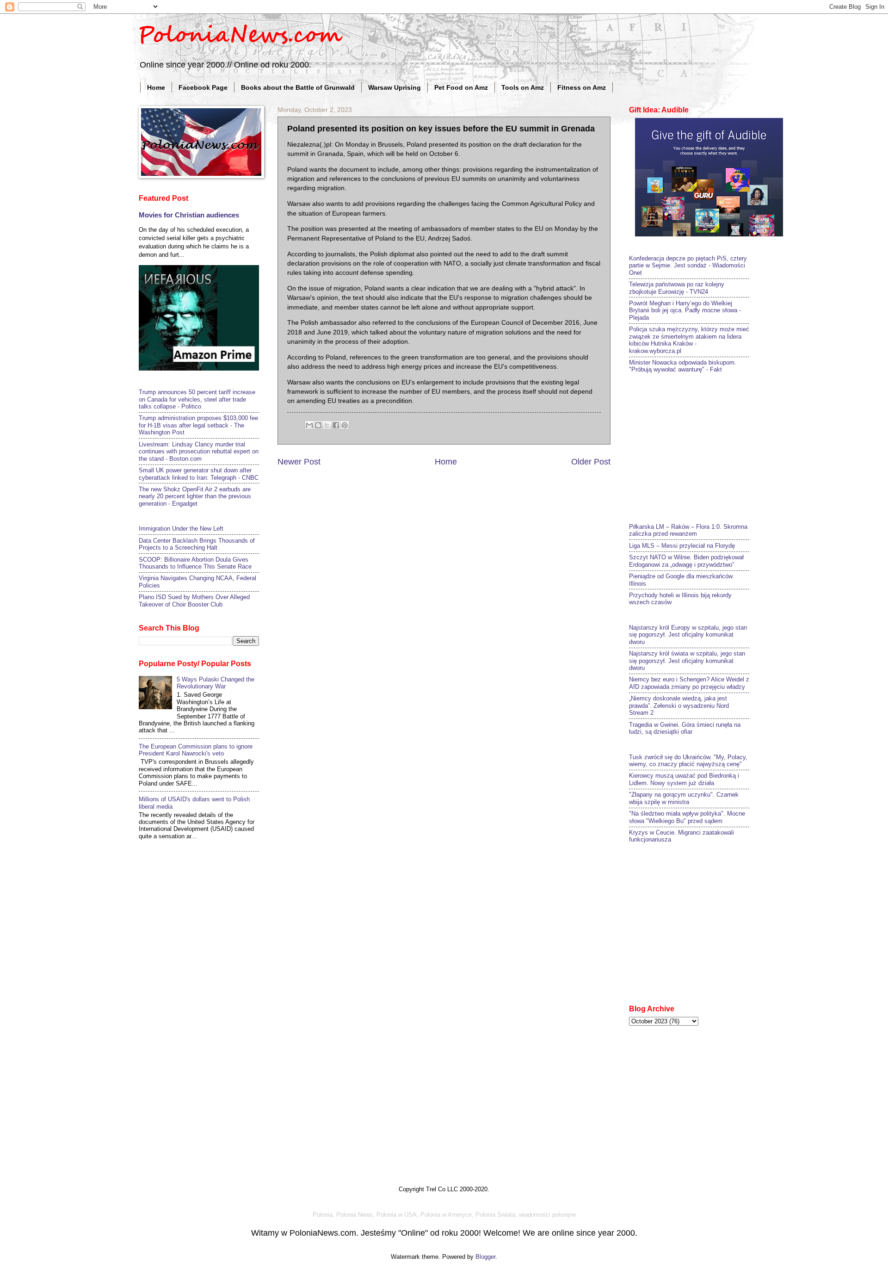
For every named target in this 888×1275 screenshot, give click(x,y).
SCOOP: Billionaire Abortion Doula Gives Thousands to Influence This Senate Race (195, 563)
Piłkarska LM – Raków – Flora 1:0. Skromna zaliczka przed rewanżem (688, 530)
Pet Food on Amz (461, 87)
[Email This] (309, 425)
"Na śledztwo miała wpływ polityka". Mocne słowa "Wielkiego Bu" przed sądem (687, 817)
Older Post (590, 461)
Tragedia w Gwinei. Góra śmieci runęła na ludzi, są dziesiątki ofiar (684, 728)
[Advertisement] (698, 447)
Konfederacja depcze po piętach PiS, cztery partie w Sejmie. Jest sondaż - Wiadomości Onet (688, 265)
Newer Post (299, 461)
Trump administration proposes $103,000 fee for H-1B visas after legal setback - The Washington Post (198, 425)
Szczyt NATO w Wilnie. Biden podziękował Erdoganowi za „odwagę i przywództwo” (686, 561)
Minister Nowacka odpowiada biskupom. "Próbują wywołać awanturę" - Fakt (682, 366)
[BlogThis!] (318, 425)
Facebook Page (203, 87)
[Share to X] (327, 425)
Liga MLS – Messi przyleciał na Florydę (682, 545)
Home (156, 87)
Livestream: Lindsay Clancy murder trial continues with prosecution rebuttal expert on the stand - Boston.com (199, 451)
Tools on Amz (522, 87)
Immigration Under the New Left (181, 528)
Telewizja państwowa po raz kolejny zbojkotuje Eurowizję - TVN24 (676, 288)
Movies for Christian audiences (189, 215)
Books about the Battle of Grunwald (298, 87)
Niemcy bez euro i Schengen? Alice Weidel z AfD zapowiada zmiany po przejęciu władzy (689, 683)
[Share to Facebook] (335, 425)
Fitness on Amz (581, 87)
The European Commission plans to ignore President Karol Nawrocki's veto (196, 750)
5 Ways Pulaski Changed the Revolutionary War (215, 683)
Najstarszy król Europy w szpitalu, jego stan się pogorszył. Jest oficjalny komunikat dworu (688, 634)
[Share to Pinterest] (344, 425)
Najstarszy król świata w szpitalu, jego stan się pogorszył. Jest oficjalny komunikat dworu (687, 660)
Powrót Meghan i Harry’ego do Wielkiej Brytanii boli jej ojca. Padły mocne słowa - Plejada (685, 310)
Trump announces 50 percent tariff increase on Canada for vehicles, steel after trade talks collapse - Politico (197, 399)
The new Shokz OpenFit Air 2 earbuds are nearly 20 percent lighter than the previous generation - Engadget (195, 496)
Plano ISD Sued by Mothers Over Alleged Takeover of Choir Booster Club (194, 600)
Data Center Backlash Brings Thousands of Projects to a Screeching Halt (197, 544)
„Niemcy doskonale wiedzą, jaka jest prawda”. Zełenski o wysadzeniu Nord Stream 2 (679, 705)
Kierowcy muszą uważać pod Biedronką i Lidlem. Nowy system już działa (684, 779)
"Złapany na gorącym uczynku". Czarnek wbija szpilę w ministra (684, 798)
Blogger (485, 1256)
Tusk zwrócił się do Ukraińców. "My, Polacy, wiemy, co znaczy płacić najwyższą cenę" (688, 760)
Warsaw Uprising (394, 87)
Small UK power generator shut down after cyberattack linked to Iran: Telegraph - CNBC (199, 474)
